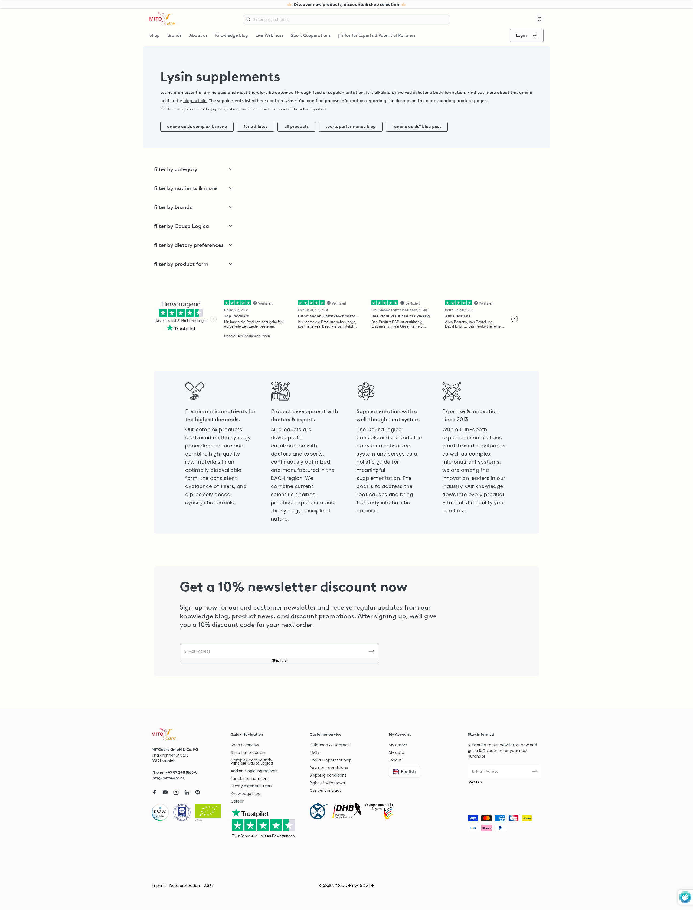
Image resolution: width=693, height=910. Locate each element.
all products (296, 126)
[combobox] (346, 19)
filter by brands (173, 207)
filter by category (175, 169)
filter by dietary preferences (189, 245)
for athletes (255, 126)
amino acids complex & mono (197, 126)
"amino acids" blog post (417, 126)
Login (521, 35)
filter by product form (181, 264)
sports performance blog (350, 126)
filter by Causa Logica (181, 226)
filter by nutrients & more (185, 188)
